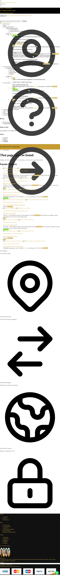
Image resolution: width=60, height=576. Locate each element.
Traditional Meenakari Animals (30, 59)
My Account (6, 122)
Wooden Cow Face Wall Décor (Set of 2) (22, 52)
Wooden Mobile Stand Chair (19, 42)
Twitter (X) (6, 539)
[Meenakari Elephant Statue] (31, 168)
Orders (4, 518)
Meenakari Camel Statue (9, 213)
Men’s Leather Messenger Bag (20, 84)
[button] (1, 201)
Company (5, 517)
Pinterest (5, 541)
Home (1, 150)
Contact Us (6, 528)
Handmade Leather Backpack (20, 96)
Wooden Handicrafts (27, 39)
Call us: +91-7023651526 (6, 8)
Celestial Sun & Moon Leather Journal (13, 246)
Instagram (5, 140)
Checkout (5, 141)
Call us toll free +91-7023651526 (8, 130)
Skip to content (13, 2)
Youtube (5, 543)
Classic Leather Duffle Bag (19, 106)
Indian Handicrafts (17, 39)
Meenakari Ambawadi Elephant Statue (22, 62)
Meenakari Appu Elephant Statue (11, 183)
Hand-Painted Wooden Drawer (11, 195)
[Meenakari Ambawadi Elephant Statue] (36, 56)
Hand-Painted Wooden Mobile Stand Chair (14, 205)
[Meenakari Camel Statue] (31, 208)
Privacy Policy (6, 530)
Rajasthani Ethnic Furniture (10, 222)
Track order (6, 519)
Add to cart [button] (19, 44)
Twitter (5, 139)
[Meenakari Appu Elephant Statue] (31, 178)
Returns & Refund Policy (9, 532)
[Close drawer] (0, 6)
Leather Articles (16, 82)
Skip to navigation (4, 2)
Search (24, 21)
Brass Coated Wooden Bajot (10, 225)
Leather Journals (16, 243)
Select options (55, 53)
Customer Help (7, 82)
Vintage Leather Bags (26, 82)
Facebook (5, 138)
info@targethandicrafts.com (6, 13)
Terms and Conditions (8, 529)
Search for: (2, 21)
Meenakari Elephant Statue (10, 173)
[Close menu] (0, 1)
